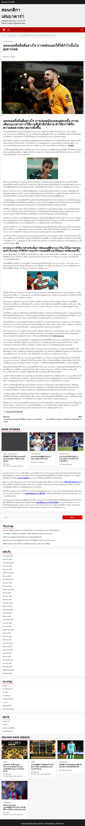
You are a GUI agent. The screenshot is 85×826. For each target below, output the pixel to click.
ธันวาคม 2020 (7, 667)
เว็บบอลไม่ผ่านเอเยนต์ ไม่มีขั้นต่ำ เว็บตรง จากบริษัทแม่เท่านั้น (22, 419)
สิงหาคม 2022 (7, 600)
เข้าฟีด (5, 725)
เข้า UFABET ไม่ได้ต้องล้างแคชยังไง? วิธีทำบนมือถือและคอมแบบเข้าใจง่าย (28, 534)
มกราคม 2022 (7, 623)
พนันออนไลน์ (7, 706)
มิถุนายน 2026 (7, 559)
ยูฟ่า (17, 243)
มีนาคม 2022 (7, 616)
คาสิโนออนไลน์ (8, 699)
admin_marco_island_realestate (14, 466)
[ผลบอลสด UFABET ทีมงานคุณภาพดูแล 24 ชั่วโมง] (42, 441)
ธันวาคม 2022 (7, 586)
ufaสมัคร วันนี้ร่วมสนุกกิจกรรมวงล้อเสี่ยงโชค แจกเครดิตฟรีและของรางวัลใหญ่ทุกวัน (31, 530)
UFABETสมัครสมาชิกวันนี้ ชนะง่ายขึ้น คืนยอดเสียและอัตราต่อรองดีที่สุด (26, 544)
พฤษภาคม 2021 (8, 650)
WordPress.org (8, 731)
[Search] (82, 30)
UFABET (71, 146)
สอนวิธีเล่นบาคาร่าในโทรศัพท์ (47, 502)
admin (13, 57)
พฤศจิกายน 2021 (8, 630)
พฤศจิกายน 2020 (8, 670)
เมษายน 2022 (7, 613)
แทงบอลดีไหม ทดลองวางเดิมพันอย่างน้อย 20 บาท (64, 418)
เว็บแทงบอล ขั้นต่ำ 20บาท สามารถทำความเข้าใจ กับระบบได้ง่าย (68, 459)
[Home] (4, 29)
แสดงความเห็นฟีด (9, 728)
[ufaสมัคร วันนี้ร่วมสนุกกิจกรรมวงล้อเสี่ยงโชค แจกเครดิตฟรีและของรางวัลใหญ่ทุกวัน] (14, 749)
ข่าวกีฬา (5, 692)
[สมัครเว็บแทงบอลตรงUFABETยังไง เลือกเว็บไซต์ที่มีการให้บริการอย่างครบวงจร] (14, 790)
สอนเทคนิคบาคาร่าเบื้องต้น (35, 493)
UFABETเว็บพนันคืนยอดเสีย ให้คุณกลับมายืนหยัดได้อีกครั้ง (22, 537)
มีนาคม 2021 (7, 657)
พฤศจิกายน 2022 (8, 590)
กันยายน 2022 (7, 596)
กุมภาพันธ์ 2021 (8, 660)
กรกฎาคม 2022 (8, 603)
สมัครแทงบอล (58, 336)
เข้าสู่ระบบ (6, 721)
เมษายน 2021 (7, 653)
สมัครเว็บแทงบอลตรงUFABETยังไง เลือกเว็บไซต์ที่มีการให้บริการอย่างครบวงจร (29, 540)
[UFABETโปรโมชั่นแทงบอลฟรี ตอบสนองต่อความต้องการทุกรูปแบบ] (14, 441)
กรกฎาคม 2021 (8, 643)
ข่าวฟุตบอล (6, 696)
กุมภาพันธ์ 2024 (8, 563)
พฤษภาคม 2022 (8, 610)
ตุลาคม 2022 (7, 593)
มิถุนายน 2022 (7, 606)
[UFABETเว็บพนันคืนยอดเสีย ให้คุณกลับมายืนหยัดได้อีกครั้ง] (70, 749)
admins (42, 462)
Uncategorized (7, 689)
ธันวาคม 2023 (7, 569)
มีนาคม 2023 (7, 576)
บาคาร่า (5, 702)
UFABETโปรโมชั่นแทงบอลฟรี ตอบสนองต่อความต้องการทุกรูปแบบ (14, 459)
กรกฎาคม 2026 (8, 556)
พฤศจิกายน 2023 (8, 573)
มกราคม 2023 (7, 583)
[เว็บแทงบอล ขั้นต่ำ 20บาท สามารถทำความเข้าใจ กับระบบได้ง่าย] (70, 441)
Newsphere (49, 824)
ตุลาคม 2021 (7, 633)
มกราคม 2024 (7, 566)
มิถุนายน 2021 (7, 646)
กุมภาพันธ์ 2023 (8, 579)
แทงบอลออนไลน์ (7, 41)
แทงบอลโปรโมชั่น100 (14, 412)
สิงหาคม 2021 (7, 640)
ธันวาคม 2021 (7, 626)
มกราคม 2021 (7, 663)
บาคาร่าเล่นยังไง (23, 478)
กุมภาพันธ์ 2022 (8, 620)
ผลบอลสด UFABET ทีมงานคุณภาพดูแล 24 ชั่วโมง (41, 458)
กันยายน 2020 (7, 673)
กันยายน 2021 (7, 636)
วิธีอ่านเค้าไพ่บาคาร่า (72, 482)
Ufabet (5, 454)
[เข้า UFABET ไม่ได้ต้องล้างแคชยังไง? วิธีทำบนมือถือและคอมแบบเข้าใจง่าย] (42, 749)
